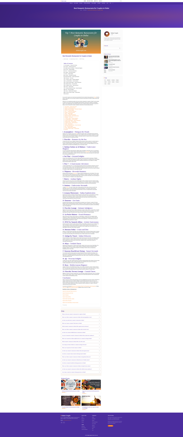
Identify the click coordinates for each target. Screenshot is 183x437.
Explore (93, 420)
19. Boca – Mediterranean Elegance (71, 90)
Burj (76, 133)
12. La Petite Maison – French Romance (71, 80)
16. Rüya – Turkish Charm (69, 86)
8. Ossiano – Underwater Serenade (70, 75)
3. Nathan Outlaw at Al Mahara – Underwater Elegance (73, 68)
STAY (107, 3)
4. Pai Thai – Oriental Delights (69, 69)
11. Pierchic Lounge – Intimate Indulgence (72, 79)
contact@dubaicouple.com (67, 420)
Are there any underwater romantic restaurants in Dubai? (73, 320)
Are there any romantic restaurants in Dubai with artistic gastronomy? (75, 350)
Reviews (93, 425)
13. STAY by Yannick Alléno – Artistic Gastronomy (73, 82)
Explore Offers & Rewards (67, 300)
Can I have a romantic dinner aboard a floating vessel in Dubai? (74, 353)
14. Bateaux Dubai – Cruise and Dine (71, 83)
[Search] (113, 3)
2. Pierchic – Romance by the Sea (70, 66)
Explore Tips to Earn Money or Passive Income (70, 302)
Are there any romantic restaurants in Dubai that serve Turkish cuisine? (76, 359)
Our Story (110, 425)
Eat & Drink (93, 418)
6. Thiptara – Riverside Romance (70, 72)
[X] (121, 1)
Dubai (95, 97)
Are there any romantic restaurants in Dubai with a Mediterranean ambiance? (77, 369)
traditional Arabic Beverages (73, 287)
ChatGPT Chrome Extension (114, 67)
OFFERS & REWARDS (87, 3)
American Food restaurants (76, 286)
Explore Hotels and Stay (67, 296)
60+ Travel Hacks (112, 69)
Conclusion (67, 93)
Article (93, 417)
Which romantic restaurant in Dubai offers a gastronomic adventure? (75, 326)
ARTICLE (71, 3)
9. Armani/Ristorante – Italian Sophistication (72, 76)
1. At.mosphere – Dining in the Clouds (71, 65)
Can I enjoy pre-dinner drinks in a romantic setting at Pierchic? (74, 344)
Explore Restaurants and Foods (68, 293)
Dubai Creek (75, 173)
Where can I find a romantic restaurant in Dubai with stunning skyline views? (77, 317)
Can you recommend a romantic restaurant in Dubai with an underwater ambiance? (78, 335)
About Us (83, 418)
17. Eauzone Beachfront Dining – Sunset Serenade (73, 88)
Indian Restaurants (93, 286)
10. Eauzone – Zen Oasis (69, 78)
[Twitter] (111, 34)
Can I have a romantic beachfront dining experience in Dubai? (74, 362)
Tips (105, 83)
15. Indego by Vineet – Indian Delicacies (71, 85)
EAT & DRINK (76, 3)
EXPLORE (80, 3)
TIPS (110, 3)
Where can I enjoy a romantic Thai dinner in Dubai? (72, 323)
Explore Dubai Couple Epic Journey (68, 298)
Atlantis (67, 187)
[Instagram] (120, 1)
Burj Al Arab (87, 151)
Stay (92, 428)
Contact (83, 420)
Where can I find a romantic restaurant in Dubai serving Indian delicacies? (76, 356)
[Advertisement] (91, 17)
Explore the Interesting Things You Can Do (70, 291)
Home (82, 417)
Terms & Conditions (84, 429)
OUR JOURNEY (94, 3)
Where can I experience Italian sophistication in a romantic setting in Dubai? (77, 338)
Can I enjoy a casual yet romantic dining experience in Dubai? (74, 372)
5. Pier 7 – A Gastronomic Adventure (71, 70)
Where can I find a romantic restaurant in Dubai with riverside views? (75, 329)
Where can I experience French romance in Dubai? (71, 347)
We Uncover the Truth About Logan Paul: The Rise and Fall (114, 56)
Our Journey (94, 423)
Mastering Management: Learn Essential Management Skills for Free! (115, 60)
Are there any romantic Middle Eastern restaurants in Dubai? (73, 332)
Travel (109, 83)
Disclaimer (83, 426)
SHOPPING (103, 3)
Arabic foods (65, 287)
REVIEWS (99, 3)
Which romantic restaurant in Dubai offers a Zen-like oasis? (73, 341)
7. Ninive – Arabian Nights (69, 73)
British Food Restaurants (85, 286)
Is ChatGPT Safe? (112, 64)
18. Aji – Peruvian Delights (69, 89)
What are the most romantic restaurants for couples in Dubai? (74, 314)
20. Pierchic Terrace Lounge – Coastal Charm (72, 92)
